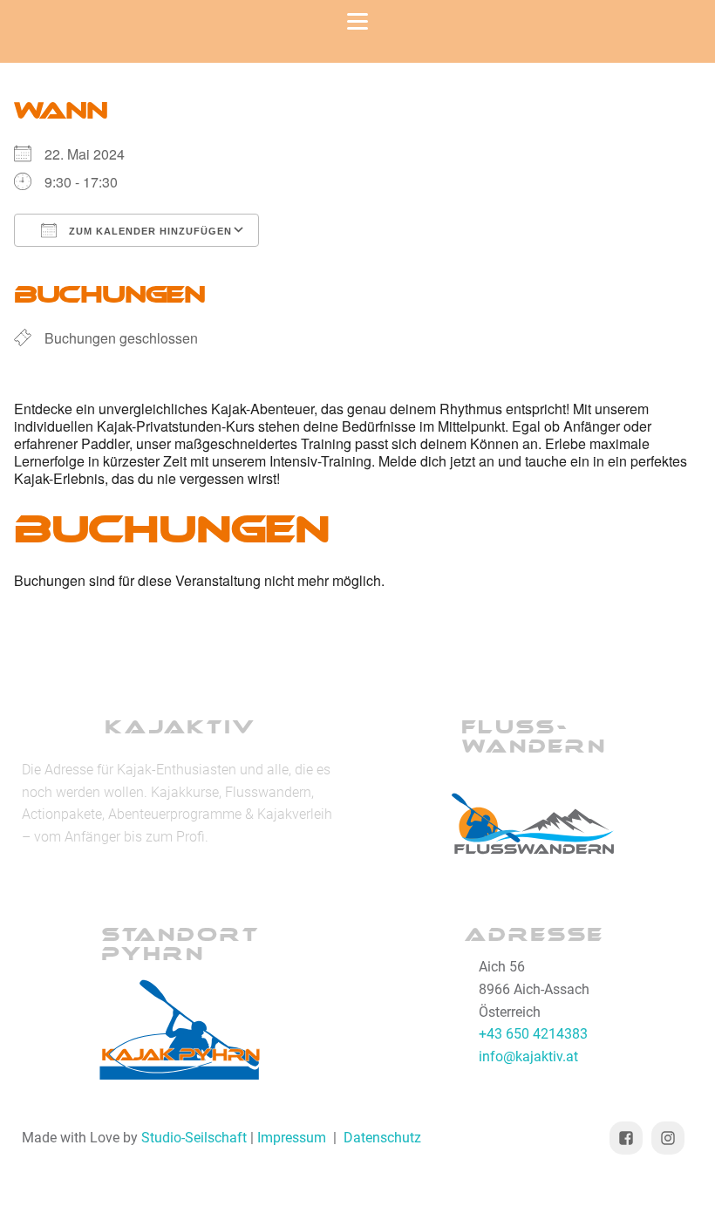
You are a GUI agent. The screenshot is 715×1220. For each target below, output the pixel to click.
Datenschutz (382, 1137)
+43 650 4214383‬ (533, 1034)
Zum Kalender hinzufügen (148, 231)
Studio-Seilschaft (194, 1137)
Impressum (291, 1137)
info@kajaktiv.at (528, 1056)
